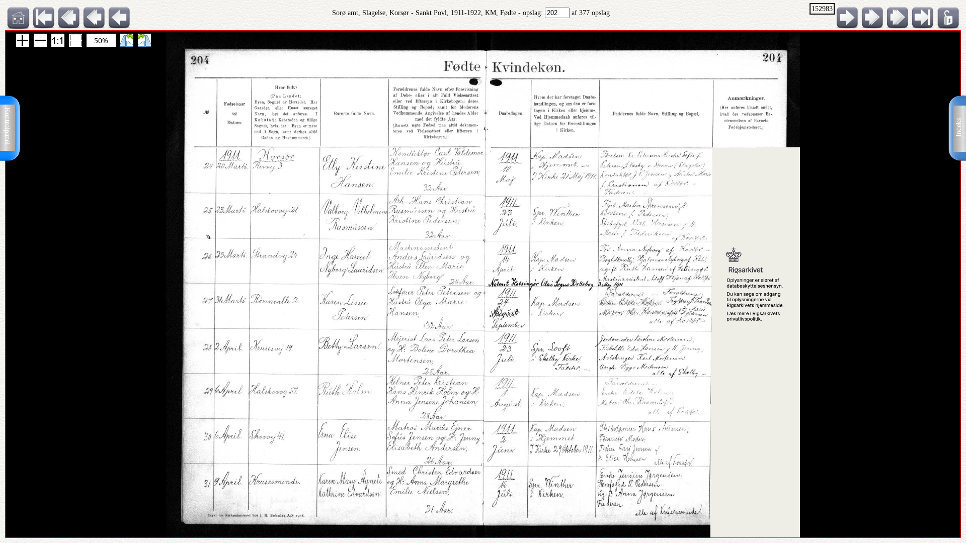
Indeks (958, 127)
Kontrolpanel (7, 126)
